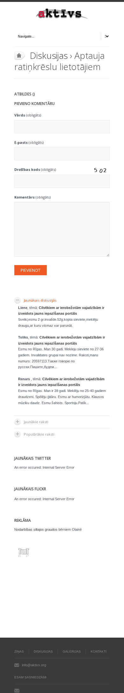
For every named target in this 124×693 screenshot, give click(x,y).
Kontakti (99, 651)
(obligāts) (27, 115)
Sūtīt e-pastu (16, 690)
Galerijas (72, 651)
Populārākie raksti (39, 434)
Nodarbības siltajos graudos (36, 529)
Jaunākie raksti (36, 421)
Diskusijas (49, 55)
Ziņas (19, 651)
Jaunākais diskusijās (40, 300)
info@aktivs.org (34, 665)
